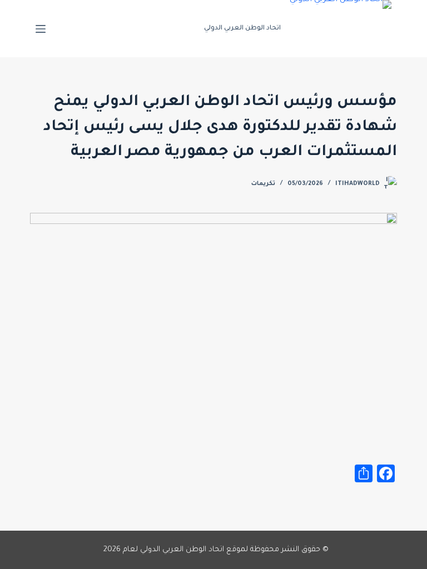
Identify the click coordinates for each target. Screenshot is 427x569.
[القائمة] (41, 29)
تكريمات (263, 184)
